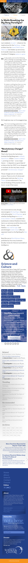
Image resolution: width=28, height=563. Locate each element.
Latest (23, 15)
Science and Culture (9, 265)
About (9, 1)
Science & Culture (6, 24)
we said (13, 43)
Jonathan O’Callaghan (8, 300)
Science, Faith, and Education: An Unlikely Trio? (12, 361)
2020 (4, 430)
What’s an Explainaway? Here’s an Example (13, 366)
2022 (17, 427)
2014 (4, 432)
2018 (11, 430)
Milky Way (5, 303)
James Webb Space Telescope (11, 297)
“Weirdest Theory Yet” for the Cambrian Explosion (12, 398)
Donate (14, 1)
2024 (8, 427)
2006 (11, 435)
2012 (10, 432)
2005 (15, 435)
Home (6, 472)
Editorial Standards (8, 508)
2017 (14, 430)
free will (4, 294)
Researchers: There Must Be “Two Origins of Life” (13, 395)
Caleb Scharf (15, 230)
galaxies (10, 294)
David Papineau (17, 214)
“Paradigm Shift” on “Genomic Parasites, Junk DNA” (13, 409)
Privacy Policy (9, 204)
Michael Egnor (15, 212)
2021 (20, 427)
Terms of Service (7, 509)
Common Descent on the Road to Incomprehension (10, 391)
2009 (20, 432)
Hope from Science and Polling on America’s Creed (13, 371)
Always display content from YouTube (14, 201)
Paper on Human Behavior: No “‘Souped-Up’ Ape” (13, 376)
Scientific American (7, 306)
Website (23, 286)
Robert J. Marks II (14, 303)
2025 (4, 427)
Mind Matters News (17, 238)
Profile (18, 286)
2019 (7, 430)
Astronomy (6, 18)
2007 (7, 435)
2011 (14, 432)
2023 (13, 427)
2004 (18, 435)
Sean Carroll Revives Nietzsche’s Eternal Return (12, 420)
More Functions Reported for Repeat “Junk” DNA (13, 417)
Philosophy (14, 18)
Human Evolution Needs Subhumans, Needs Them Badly (13, 385)
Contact (7, 480)
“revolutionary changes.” (16, 170)
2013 (7, 432)
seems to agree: (20, 54)
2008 (4, 435)
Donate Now (14, 338)
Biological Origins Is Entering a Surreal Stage (13, 388)
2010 (17, 432)
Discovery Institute (14, 561)
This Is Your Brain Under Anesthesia (11, 356)
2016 (17, 430)
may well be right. (12, 227)
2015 (21, 430)
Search (7, 477)
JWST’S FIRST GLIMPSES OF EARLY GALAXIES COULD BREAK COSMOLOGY (14, 112)
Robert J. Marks (10, 218)
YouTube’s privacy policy (16, 197)
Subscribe (20, 1)
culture (11, 290)
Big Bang (17, 45)
